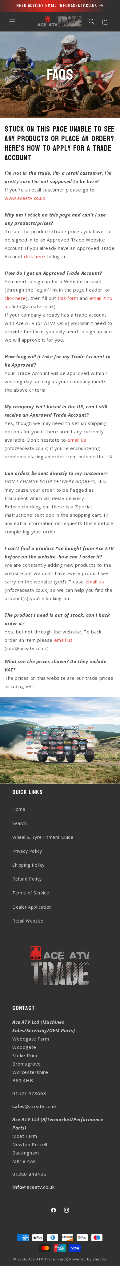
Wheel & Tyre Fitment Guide (43, 837)
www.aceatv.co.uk (25, 198)
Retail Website (27, 921)
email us (76, 440)
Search (19, 823)
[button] (12, 21)
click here (34, 256)
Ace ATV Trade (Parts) (48, 1259)
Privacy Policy (27, 851)
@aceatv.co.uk (34, 1106)
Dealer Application (32, 907)
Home (18, 809)
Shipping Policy (28, 865)
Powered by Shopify (87, 1259)
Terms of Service (30, 893)
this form (68, 298)
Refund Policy (27, 879)
